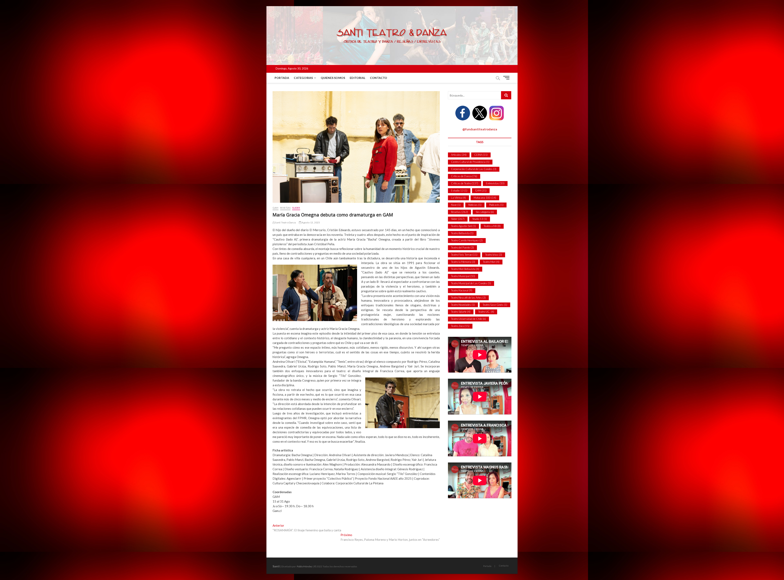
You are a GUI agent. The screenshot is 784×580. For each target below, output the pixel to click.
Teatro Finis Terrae (464, 254)
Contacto (378, 77)
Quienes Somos (333, 77)
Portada (282, 77)
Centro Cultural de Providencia (470, 161)
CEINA (481, 154)
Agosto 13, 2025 (310, 222)
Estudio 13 (459, 190)
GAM (275, 207)
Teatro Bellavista (462, 233)
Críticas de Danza (464, 176)
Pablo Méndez (304, 566)
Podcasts (496, 204)
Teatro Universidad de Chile (468, 318)
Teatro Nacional (461, 290)
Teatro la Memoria (463, 261)
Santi (276, 566)
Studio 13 (479, 219)
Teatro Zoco (460, 326)
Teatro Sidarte (460, 311)
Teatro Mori (491, 261)
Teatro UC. (486, 311)
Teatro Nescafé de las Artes (468, 297)
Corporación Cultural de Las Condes (473, 169)
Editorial (357, 77)
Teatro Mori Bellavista (465, 269)
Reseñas (285, 207)
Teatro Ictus (493, 254)
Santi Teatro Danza (285, 222)
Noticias (474, 204)
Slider (296, 207)
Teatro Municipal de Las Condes (471, 283)
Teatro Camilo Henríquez (467, 240)
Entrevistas (495, 183)
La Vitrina (458, 197)
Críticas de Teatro (464, 183)
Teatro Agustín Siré (463, 226)
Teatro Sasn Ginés (495, 304)
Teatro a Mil (492, 226)
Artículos (459, 154)
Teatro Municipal (463, 276)
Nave (456, 204)
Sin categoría (485, 212)
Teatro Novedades (463, 304)
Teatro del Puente (462, 247)
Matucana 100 (485, 197)
